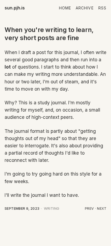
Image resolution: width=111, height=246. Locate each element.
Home (65, 8)
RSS (102, 8)
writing (52, 208)
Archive (85, 8)
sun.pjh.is (15, 7)
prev (89, 208)
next (101, 208)
